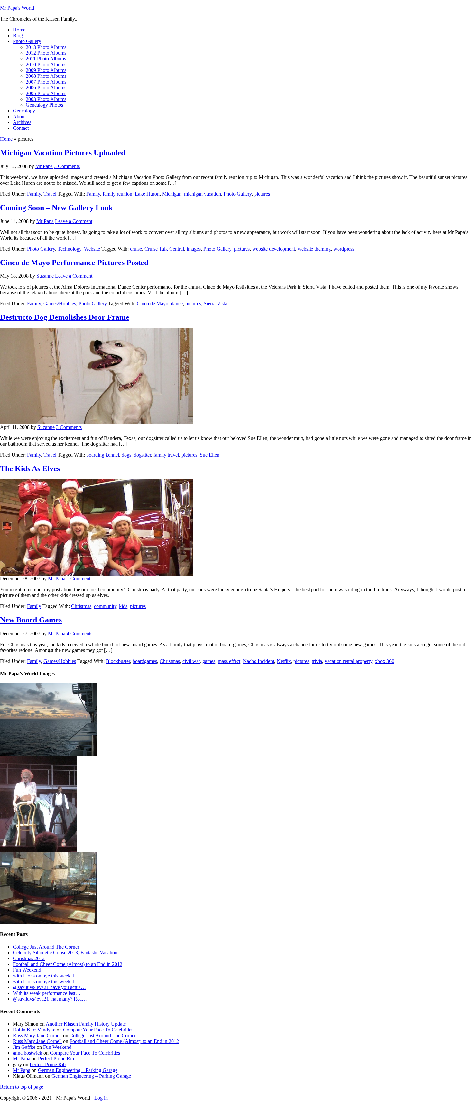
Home (6, 139)
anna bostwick (27, 1053)
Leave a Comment (73, 221)
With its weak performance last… (46, 993)
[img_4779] (48, 754)
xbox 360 (384, 661)
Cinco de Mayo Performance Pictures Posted (74, 262)
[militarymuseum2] (48, 922)
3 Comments (67, 166)
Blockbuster (118, 661)
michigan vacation (202, 194)
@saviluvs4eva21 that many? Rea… (50, 999)
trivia (317, 661)
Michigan (171, 194)
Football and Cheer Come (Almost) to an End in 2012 (67, 964)
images (194, 249)
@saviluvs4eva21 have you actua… (49, 987)
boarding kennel (102, 455)
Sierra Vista (215, 303)
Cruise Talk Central (164, 249)
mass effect (229, 661)
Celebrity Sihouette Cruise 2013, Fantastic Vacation (65, 952)
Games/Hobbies (59, 303)
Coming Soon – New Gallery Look (56, 207)
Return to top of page (21, 1087)
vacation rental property (348, 661)
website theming (314, 249)
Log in (101, 1098)
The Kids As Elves (30, 468)
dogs (126, 455)
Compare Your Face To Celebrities (98, 1029)
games (208, 661)
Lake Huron (147, 194)
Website (92, 249)
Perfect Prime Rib (56, 1058)
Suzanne (45, 276)
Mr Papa (44, 166)
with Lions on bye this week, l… (46, 975)
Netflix (284, 661)
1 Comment (78, 578)
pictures (262, 194)
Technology (69, 249)
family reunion (117, 194)
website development (273, 249)
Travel (49, 194)
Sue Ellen (209, 455)
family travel (166, 455)
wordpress (343, 249)
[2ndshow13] (38, 850)
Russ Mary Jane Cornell (37, 1035)
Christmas (81, 606)
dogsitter (142, 455)
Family (34, 194)
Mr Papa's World (17, 8)
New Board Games (31, 620)
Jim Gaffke (24, 1047)
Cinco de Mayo (152, 303)
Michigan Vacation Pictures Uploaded (62, 152)
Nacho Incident (258, 661)
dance (177, 303)
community (105, 606)
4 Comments (79, 633)
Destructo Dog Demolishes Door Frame (64, 317)
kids (123, 606)
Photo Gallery (238, 194)
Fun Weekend (27, 970)
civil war (191, 661)
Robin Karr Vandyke (34, 1029)
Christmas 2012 (29, 958)
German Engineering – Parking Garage (77, 1070)
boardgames (145, 661)
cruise (136, 249)
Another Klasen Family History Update (86, 1024)
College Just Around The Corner (46, 947)
